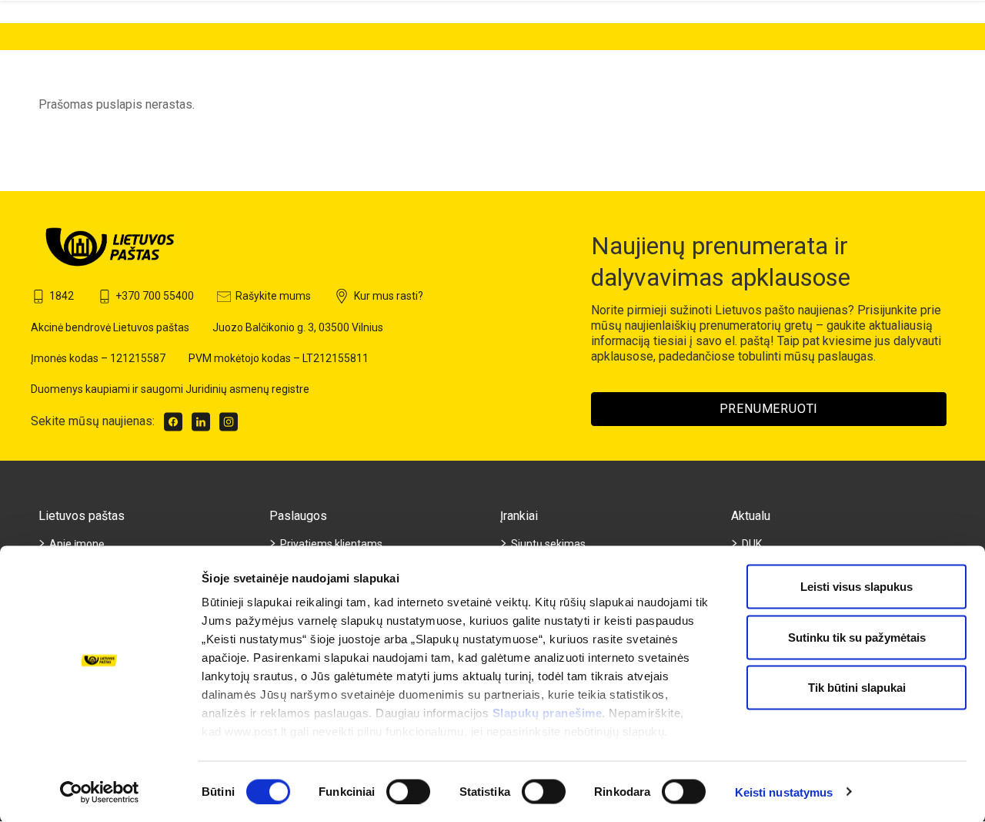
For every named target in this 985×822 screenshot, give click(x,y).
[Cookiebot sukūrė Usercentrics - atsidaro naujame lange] (99, 792)
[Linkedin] (201, 421)
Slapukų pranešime (547, 713)
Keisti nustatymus (784, 791)
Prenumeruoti (769, 408)
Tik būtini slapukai (857, 687)
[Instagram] (228, 421)
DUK (752, 544)
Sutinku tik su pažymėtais (857, 636)
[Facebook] (173, 421)
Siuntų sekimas (548, 544)
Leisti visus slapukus (856, 586)
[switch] (408, 791)
